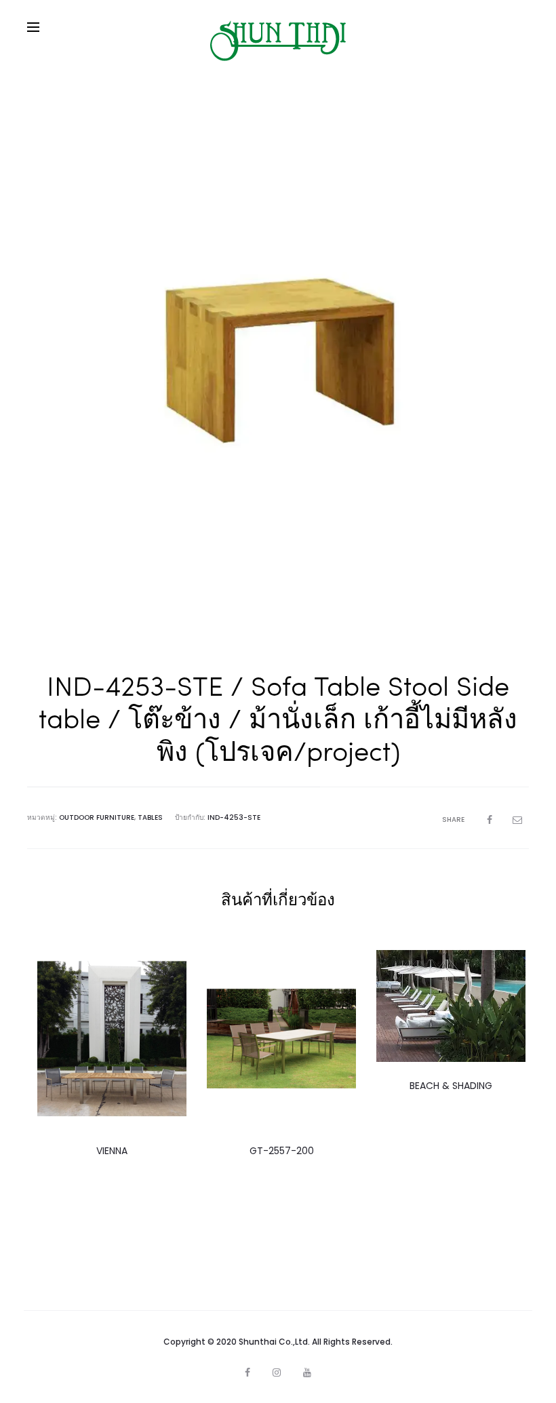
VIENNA (111, 1151)
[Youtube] (307, 1372)
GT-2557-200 (282, 1151)
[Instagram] (277, 1372)
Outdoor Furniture (96, 817)
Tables (150, 817)
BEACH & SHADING (451, 1085)
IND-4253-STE (233, 817)
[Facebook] (247, 1372)
